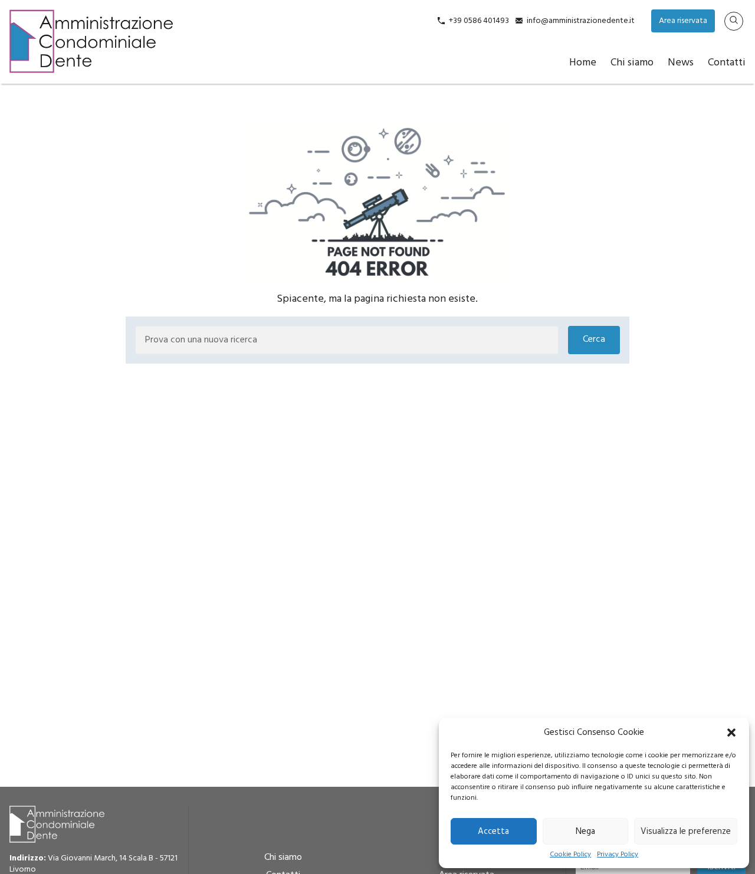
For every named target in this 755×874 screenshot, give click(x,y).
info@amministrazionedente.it (581, 21)
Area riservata (683, 21)
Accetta (493, 831)
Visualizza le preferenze (686, 831)
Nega (585, 831)
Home (582, 62)
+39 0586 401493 (479, 21)
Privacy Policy (617, 854)
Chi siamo (632, 62)
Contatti (727, 62)
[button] (731, 732)
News (681, 62)
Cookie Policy (570, 854)
